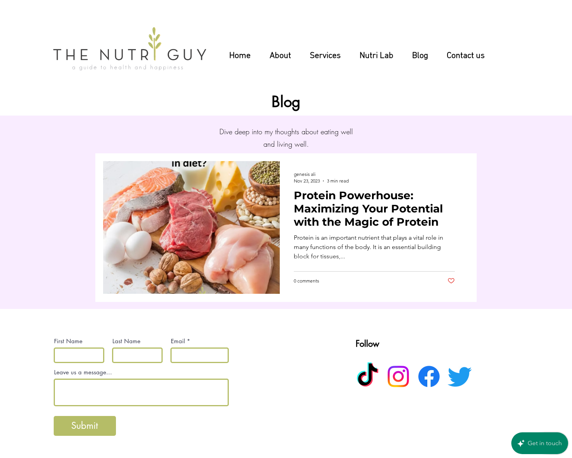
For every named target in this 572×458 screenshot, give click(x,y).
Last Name (126, 341)
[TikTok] (367, 376)
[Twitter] (460, 376)
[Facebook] (429, 376)
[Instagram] (398, 376)
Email (178, 341)
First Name (68, 341)
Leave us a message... (83, 372)
